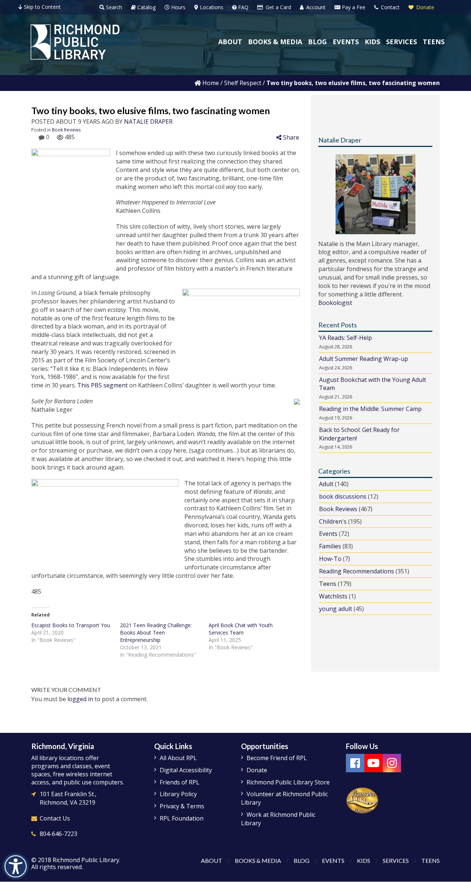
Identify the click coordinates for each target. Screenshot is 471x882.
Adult (326, 484)
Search (113, 7)
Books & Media (258, 860)
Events (328, 534)
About (211, 860)
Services (396, 860)
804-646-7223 (58, 834)
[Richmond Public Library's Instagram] (392, 763)
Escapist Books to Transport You (70, 625)
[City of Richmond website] (362, 800)
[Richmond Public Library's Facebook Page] (355, 763)
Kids (363, 860)
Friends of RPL (179, 782)
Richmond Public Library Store (288, 782)
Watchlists (333, 596)
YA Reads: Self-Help (345, 338)
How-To (330, 559)
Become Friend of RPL (277, 758)
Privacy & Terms (182, 806)
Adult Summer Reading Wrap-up (363, 359)
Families (330, 546)
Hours (177, 7)
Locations (210, 7)
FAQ (242, 7)
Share (290, 137)
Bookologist (335, 303)
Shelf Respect (242, 83)
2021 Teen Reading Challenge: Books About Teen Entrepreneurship (156, 632)
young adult (335, 609)
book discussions (342, 496)
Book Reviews (66, 130)
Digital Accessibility (186, 770)
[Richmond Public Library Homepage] (75, 42)
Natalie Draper (148, 121)
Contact (389, 7)
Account (315, 7)
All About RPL (178, 758)
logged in (80, 699)
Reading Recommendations (356, 571)
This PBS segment (102, 385)
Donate (424, 7)
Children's (333, 521)
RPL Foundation (181, 818)
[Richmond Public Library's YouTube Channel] (373, 763)
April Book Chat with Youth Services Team (241, 629)
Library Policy (178, 794)
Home (210, 83)
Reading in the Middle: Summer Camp (370, 409)
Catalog (146, 7)
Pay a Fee (352, 7)
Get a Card (277, 7)
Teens (327, 584)
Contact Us (55, 818)
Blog (301, 860)
